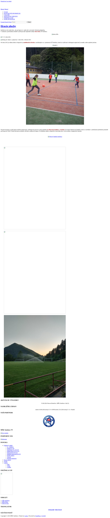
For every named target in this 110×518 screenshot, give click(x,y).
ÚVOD (6, 12)
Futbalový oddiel (8, 445)
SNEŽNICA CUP (8, 17)
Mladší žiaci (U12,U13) (13, 451)
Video (8, 465)
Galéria (6, 463)
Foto (8, 464)
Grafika (9, 467)
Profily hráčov (10, 455)
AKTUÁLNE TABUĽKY (11, 16)
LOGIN (44, 516)
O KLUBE (7, 15)
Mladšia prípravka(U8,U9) (14, 454)
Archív (5, 461)
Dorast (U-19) (10, 448)
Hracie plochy (8, 26)
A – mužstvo (10, 447)
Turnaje (9, 457)
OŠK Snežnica (6, 500)
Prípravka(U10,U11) (12, 452)
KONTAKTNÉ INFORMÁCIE (12, 13)
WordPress (38, 516)
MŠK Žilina (5, 502)
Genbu (26, 516)
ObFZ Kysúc (5, 503)
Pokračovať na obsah (6, 1)
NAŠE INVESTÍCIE (9, 19)
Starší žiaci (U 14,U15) (13, 449)
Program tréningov (12, 458)
